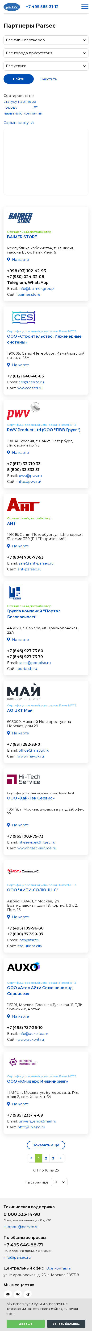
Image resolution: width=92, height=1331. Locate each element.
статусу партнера (20, 101)
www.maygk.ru (30, 756)
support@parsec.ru (21, 1227)
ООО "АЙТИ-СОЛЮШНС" (32, 890)
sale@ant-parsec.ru (36, 563)
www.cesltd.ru (29, 388)
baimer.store (28, 294)
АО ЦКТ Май (20, 710)
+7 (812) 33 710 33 (24, 464)
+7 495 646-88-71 (23, 1245)
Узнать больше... (66, 1324)
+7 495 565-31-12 (42, 6)
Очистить (48, 79)
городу (10, 107)
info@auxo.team (33, 1033)
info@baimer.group (36, 288)
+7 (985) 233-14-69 (25, 1115)
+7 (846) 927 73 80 (25, 651)
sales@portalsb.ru (35, 662)
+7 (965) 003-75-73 (25, 836)
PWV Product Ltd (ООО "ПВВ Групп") (43, 430)
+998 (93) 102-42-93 (26, 271)
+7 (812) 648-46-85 (25, 376)
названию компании (23, 113)
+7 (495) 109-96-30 (25, 928)
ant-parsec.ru (29, 569)
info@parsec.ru (17, 1257)
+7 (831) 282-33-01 (24, 744)
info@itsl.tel (29, 940)
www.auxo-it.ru (30, 1039)
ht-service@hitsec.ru (37, 842)
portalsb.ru (27, 668)
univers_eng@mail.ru (37, 1121)
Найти (19, 79)
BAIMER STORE (22, 237)
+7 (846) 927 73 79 (25, 657)
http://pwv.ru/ (29, 481)
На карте (20, 259)
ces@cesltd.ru (31, 382)
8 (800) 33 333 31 (23, 469)
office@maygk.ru (34, 750)
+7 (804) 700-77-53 (25, 557)
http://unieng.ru (31, 1127)
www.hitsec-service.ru (36, 848)
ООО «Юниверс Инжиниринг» (37, 1081)
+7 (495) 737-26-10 (25, 1027)
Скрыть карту (16, 122)
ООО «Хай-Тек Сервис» (31, 798)
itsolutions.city (29, 946)
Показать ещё (46, 1145)
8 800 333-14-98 (22, 1214)
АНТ (11, 523)
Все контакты (58, 1268)
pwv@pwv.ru (30, 475)
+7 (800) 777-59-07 (25, 934)
